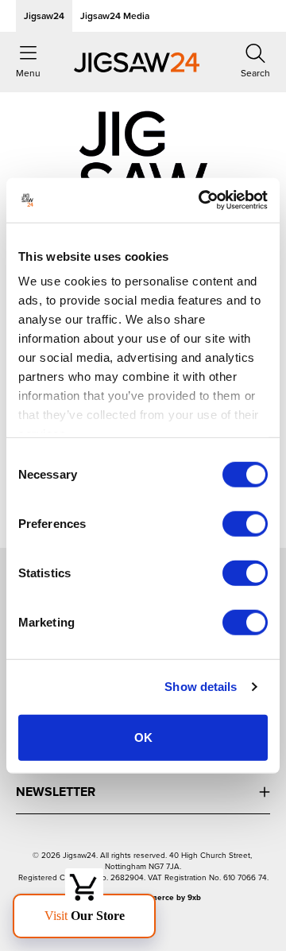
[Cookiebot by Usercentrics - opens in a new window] (202, 200)
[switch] (245, 523)
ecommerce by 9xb (165, 897)
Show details (200, 686)
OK (143, 736)
